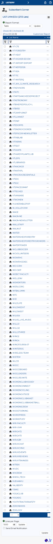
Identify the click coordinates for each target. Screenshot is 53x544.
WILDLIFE (17, 303)
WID (14, 299)
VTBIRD (16, 109)
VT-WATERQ (18, 80)
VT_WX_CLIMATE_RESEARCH (26, 84)
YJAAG (15, 489)
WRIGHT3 (17, 436)
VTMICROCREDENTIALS (23, 175)
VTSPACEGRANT (20, 187)
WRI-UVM (17, 427)
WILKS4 (16, 315)
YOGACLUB (17, 494)
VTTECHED (17, 191)
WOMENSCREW (20, 407)
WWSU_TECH (18, 477)
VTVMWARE (18, 195)
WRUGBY (16, 440)
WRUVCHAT (18, 444)
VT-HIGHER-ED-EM (21, 59)
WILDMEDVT (18, 307)
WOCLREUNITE (19, 378)
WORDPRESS (18, 415)
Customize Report (41, 34)
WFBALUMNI (18, 291)
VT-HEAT (16, 55)
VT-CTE (15, 46)
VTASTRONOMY (19, 100)
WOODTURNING (20, 411)
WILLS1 (15, 324)
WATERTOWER (19, 245)
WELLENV (17, 278)
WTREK (16, 465)
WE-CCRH (17, 266)
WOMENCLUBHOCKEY (23, 382)
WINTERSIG (18, 349)
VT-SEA (15, 71)
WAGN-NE (17, 216)
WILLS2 (16, 328)
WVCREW (17, 473)
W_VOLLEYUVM (20, 208)
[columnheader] (5, 37)
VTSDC (15, 179)
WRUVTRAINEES (20, 460)
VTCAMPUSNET (19, 113)
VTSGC (15, 183)
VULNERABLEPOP (21, 204)
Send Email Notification (16, 528)
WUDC (15, 469)
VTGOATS (16, 150)
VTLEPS (16, 158)
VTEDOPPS (17, 125)
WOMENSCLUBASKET (22, 398)
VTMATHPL (17, 171)
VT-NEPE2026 (18, 67)
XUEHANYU (17, 481)
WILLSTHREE (18, 332)
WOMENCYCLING (20, 390)
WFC (14, 295)
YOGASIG (16, 498)
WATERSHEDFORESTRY (23, 237)
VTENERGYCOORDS (21, 129)
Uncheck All (18, 31)
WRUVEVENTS (19, 452)
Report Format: (12, 23)
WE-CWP (16, 270)
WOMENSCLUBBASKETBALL (26, 402)
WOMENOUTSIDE (20, 394)
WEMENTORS (19, 282)
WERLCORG (18, 287)
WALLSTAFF (18, 224)
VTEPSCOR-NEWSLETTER (24, 133)
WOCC (15, 365)
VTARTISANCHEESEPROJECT (26, 96)
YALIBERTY (17, 485)
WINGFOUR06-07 (20, 344)
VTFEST (15, 146)
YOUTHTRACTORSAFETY (23, 502)
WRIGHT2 (17, 431)
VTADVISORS (18, 88)
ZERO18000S (18, 506)
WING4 (15, 340)
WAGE (15, 212)
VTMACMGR (18, 166)
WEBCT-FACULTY (20, 274)
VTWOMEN (17, 200)
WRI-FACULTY (19, 423)
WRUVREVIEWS (20, 456)
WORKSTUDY (18, 419)
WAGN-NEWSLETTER (22, 220)
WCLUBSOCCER (20, 249)
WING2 (15, 336)
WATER (15, 233)
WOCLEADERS (19, 373)
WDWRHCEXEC (19, 262)
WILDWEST (17, 311)
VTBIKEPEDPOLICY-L (22, 104)
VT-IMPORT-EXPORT (22, 63)
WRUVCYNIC (18, 448)
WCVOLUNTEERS (20, 253)
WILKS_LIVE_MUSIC (21, 320)
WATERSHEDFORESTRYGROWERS (28, 241)
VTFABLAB (17, 137)
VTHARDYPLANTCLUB (22, 154)
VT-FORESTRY (19, 51)
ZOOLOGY (17, 510)
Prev (6, 34)
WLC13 (15, 361)
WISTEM (16, 357)
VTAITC (15, 92)
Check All (7, 31)
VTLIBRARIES (18, 162)
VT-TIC (15, 75)
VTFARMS (17, 142)
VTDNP (15, 121)
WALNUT (16, 229)
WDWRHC (17, 258)
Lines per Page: (12, 521)
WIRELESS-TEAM (20, 353)
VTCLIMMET (18, 117)
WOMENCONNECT (21, 386)
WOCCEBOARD (19, 369)
